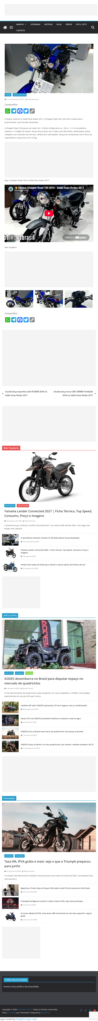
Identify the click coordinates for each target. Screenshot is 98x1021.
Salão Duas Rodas (20, 95)
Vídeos (69, 24)
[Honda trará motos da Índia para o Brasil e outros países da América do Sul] (10, 566)
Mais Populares (23, 506)
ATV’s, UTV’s (81, 24)
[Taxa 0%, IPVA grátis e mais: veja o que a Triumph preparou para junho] (49, 827)
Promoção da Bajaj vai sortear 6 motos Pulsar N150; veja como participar (52, 901)
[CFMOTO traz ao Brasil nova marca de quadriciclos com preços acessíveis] (10, 733)
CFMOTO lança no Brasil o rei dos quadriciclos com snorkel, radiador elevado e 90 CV (57, 744)
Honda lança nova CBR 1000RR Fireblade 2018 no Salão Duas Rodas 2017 (73, 393)
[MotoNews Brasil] (5, 27)
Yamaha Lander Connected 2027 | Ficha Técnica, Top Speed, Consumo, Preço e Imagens (48, 513)
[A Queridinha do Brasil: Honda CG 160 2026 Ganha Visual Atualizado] (10, 540)
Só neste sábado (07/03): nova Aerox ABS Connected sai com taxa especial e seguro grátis (56, 914)
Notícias (48, 24)
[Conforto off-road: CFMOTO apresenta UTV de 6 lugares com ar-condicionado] (10, 707)
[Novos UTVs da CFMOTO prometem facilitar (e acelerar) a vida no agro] (10, 720)
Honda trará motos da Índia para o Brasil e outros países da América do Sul (53, 564)
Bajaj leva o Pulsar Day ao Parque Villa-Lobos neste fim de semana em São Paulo (55, 888)
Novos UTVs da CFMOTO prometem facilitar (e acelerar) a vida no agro (51, 718)
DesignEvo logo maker (26, 1019)
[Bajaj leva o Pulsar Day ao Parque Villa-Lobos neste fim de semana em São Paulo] (10, 890)
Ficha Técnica (9, 506)
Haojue (8, 95)
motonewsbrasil (33, 99)
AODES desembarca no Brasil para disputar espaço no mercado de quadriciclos (43, 680)
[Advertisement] (51, 10)
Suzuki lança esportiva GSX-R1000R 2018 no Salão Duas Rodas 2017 (26, 393)
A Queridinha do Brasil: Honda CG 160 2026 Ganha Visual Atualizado (50, 538)
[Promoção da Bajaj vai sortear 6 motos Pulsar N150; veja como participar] (10, 903)
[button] (25, 24)
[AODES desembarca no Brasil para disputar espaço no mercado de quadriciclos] (49, 644)
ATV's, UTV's (9, 673)
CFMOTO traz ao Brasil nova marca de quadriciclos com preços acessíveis (52, 731)
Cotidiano (35, 24)
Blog (59, 24)
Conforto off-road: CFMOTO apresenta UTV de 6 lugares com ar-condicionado (54, 705)
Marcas (20, 24)
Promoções (20, 856)
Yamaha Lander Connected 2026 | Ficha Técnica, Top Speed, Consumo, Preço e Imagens (54, 551)
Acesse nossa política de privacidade (21, 986)
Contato (20, 30)
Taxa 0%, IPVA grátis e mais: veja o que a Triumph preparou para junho (47, 863)
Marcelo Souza (30, 521)
